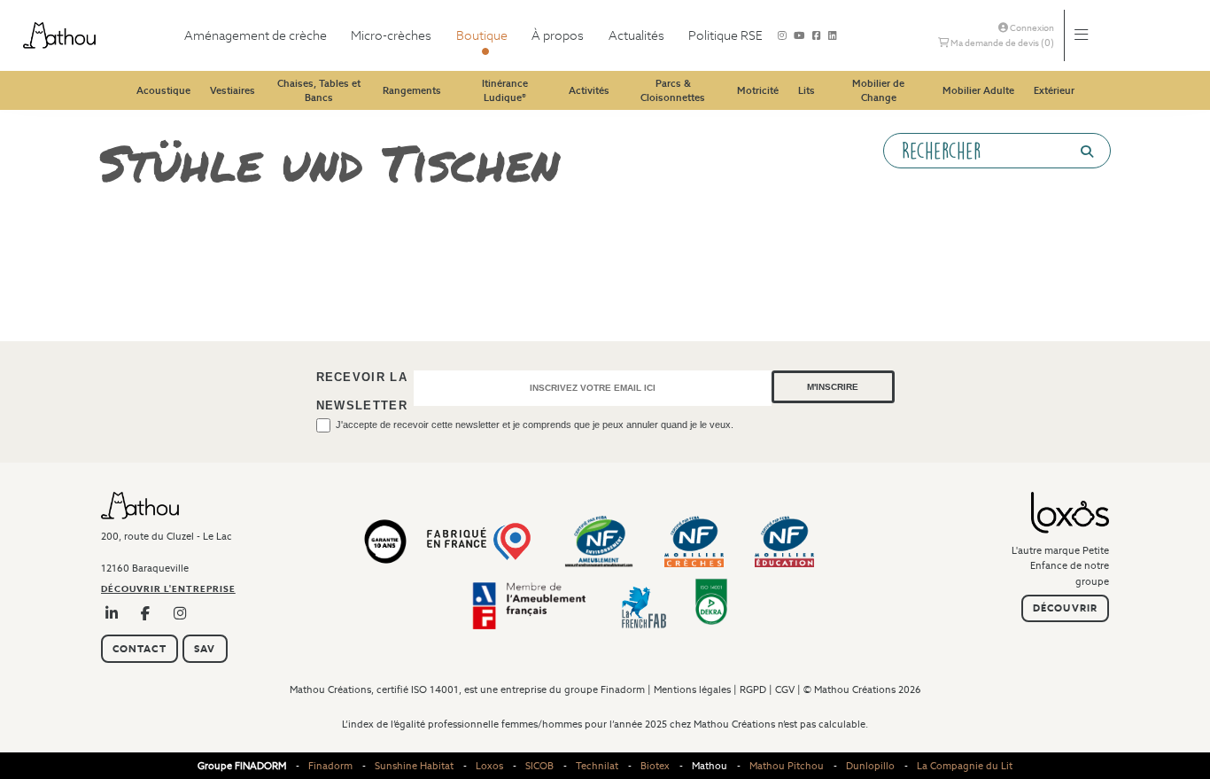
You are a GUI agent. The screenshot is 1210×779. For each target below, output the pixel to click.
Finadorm (623, 689)
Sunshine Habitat (414, 766)
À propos (557, 35)
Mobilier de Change (878, 91)
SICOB (539, 766)
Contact (139, 649)
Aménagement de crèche (255, 35)
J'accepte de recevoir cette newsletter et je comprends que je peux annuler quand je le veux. (534, 424)
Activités (589, 90)
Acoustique (163, 90)
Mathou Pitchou (786, 766)
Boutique (482, 35)
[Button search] (1080, 151)
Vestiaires (232, 90)
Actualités (636, 35)
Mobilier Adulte (978, 90)
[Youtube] (799, 35)
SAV (204, 649)
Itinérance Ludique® (505, 91)
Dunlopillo (870, 766)
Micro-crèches (391, 35)
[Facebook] (816, 35)
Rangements (412, 90)
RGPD (753, 689)
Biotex (655, 766)
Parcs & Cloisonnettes (672, 91)
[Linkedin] (832, 35)
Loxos (489, 766)
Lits (806, 90)
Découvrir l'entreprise (168, 589)
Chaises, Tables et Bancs (319, 91)
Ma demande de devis (1001, 42)
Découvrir (1065, 608)
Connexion (1031, 28)
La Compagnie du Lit (964, 766)
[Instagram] (782, 35)
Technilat (597, 766)
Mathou (709, 766)
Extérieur (1054, 90)
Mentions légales (692, 689)
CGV (785, 689)
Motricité (758, 90)
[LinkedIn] (112, 613)
